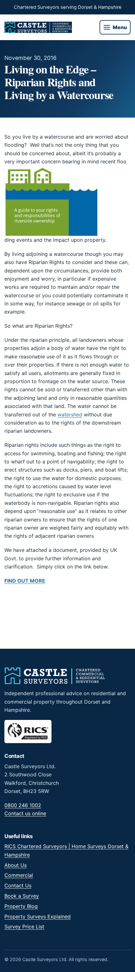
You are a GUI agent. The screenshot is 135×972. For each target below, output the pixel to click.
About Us (15, 865)
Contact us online (25, 813)
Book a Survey (21, 896)
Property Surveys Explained (37, 916)
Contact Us (17, 885)
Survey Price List (24, 926)
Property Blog (21, 906)
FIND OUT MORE (24, 581)
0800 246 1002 (22, 805)
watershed (69, 414)
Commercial (18, 875)
